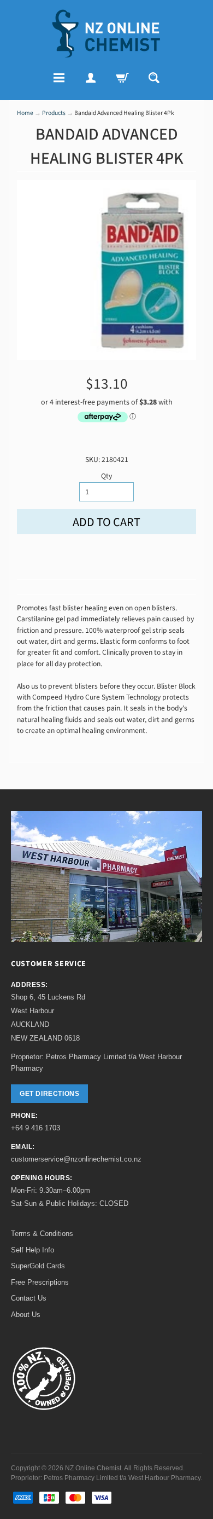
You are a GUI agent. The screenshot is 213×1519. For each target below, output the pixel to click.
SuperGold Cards (38, 1266)
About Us (25, 1314)
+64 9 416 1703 (35, 1128)
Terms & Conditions (42, 1233)
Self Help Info (32, 1250)
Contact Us (28, 1298)
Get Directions (49, 1094)
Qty (106, 476)
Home (25, 113)
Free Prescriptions (40, 1282)
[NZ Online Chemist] (106, 34)
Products (54, 113)
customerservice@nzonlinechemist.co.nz (76, 1159)
